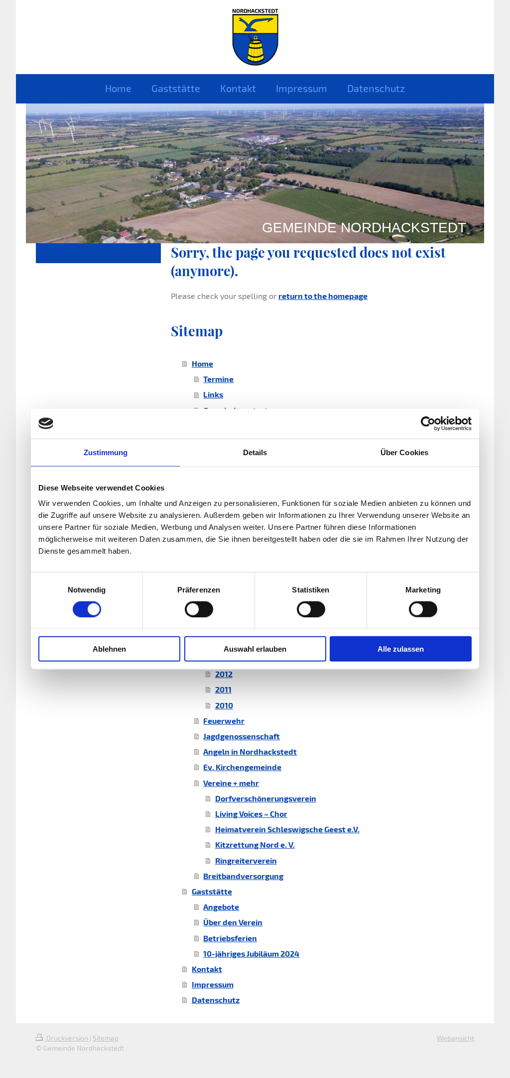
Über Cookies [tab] (404, 452)
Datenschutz (216, 999)
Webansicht (455, 1038)
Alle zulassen (401, 649)
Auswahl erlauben (255, 649)
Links (213, 394)
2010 (224, 705)
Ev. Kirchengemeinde (242, 767)
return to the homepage (323, 295)
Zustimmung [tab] (106, 452)
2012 (224, 674)
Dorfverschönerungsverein (265, 798)
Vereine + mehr (231, 782)
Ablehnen (109, 649)
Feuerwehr (224, 720)
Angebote (221, 906)
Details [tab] (255, 452)
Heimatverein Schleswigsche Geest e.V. (287, 829)
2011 (223, 689)
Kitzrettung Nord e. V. (255, 844)
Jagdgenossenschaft (241, 736)
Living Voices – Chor (251, 813)
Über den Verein (232, 922)
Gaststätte (212, 891)
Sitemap (106, 1038)
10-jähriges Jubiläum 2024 (251, 953)
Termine (218, 379)
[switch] (199, 609)
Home (202, 363)
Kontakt (207, 969)
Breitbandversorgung (243, 876)
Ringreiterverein (246, 860)
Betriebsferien (230, 938)
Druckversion (67, 1038)
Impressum (213, 984)
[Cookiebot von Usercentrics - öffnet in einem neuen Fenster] (428, 423)
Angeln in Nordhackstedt (250, 751)
